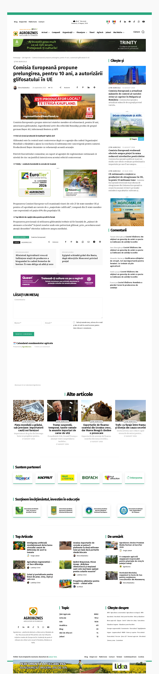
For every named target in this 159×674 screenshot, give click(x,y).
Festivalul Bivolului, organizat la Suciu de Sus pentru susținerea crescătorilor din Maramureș (132, 576)
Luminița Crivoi (35, 568)
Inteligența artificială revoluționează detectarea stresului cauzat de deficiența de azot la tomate (39, 548)
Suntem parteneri (28, 467)
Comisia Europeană (38, 237)
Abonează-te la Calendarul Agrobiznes (28, 385)
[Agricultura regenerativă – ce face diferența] (19, 564)
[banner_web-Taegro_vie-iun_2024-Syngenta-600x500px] (127, 127)
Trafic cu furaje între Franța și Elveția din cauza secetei (130, 426)
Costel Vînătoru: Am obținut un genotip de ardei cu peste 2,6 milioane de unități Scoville (126, 239)
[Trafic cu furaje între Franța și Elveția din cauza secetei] (130, 410)
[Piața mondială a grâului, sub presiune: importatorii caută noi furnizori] (28, 410)
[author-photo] (28, 555)
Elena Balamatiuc (24, 87)
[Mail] (129, 21)
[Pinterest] (82, 87)
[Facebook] (120, 21)
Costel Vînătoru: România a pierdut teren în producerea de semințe (126, 285)
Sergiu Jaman (35, 556)
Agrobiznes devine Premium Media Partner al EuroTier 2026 (131, 545)
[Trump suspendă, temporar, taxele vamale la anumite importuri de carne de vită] (62, 410)
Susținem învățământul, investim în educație (47, 499)
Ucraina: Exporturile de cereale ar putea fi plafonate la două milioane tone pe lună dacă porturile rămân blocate (86, 548)
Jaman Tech (53, 657)
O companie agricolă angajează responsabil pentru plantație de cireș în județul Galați (131, 560)
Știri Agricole (26, 58)
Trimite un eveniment (42, 346)
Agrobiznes (127, 567)
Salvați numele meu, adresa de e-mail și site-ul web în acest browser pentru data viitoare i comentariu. (87, 325)
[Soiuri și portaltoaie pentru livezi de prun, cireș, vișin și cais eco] (19, 577)
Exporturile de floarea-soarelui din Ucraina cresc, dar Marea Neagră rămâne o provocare (96, 429)
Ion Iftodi (80, 587)
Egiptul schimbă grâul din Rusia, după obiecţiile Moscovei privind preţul (80, 258)
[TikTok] (134, 21)
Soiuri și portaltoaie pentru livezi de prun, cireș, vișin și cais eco (40, 576)
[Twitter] (38, 627)
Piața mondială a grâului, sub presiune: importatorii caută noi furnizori (28, 427)
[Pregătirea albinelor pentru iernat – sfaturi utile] (65, 584)
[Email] (88, 241)
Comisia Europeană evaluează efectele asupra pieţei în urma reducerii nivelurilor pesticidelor (127, 153)
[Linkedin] (125, 21)
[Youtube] (143, 21)
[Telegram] (94, 241)
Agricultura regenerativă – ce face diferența (39, 563)
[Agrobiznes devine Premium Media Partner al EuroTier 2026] (112, 545)
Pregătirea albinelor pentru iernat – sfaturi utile (86, 582)
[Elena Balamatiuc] (15, 88)
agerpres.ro (27, 242)
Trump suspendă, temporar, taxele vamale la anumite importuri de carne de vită (62, 429)
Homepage (16, 58)
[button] (139, 32)
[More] (94, 87)
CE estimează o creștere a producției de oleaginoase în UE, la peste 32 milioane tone (126, 177)
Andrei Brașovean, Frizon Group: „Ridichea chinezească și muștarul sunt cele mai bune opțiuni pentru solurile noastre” (85, 567)
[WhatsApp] (139, 21)
